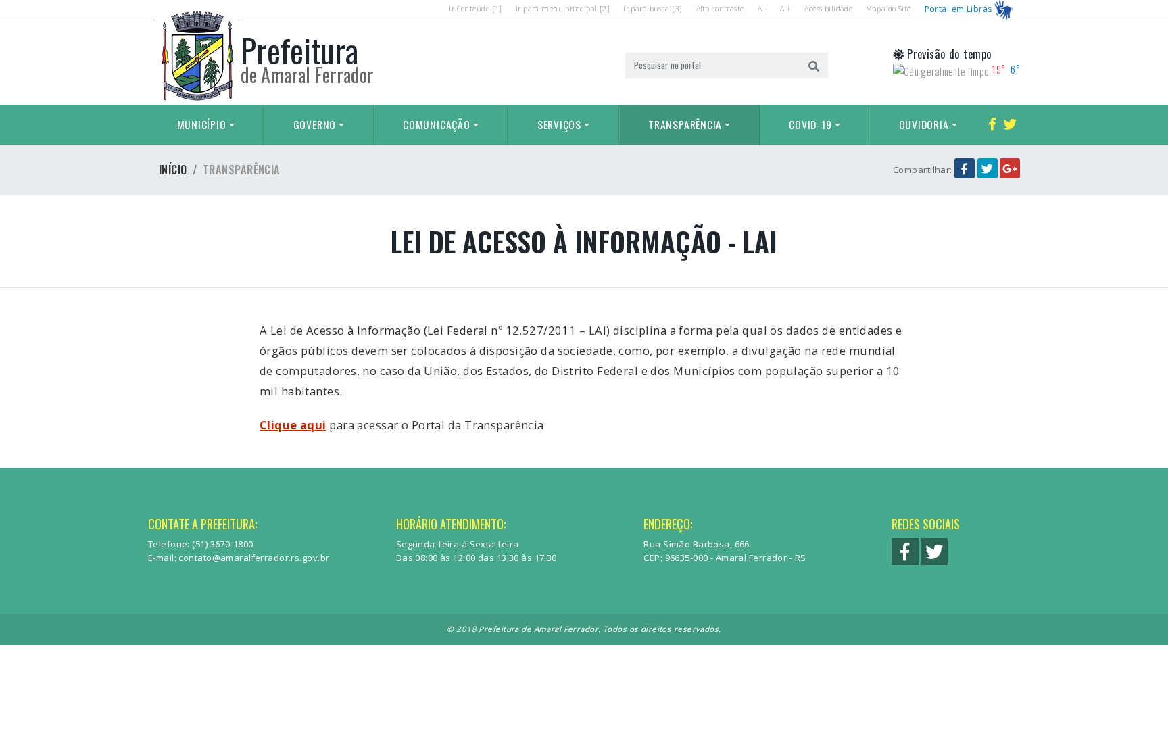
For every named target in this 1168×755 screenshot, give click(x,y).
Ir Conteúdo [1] (475, 9)
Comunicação (436, 124)
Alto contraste (720, 9)
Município (201, 124)
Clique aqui (293, 425)
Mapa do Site (888, 9)
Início (173, 170)
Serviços (559, 124)
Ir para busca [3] (652, 9)
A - (762, 9)
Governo (314, 124)
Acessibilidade (828, 9)
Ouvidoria (924, 124)
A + (785, 9)
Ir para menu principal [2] (563, 9)
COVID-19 (810, 124)
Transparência (685, 124)
